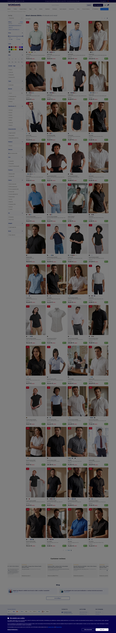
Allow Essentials (88, 629)
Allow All (102, 629)
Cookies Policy (51, 627)
